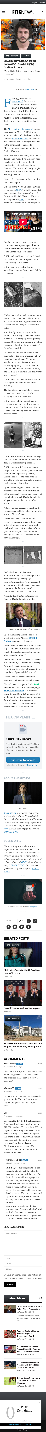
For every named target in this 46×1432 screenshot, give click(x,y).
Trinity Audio (29, 90)
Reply (40, 1063)
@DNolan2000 (11, 831)
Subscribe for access (23, 759)
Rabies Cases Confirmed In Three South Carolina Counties (28, 1380)
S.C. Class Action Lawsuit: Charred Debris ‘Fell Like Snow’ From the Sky (28, 1364)
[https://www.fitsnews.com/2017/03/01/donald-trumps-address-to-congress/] (23, 993)
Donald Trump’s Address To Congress (22, 1008)
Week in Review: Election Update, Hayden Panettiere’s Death (28, 1333)
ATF (21, 199)
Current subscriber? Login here (20, 1424)
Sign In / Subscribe (39, 3)
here (6, 828)
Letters (8, 1012)
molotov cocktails (20, 138)
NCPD (19, 189)
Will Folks (10, 976)
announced (17, 101)
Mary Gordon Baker (14, 690)
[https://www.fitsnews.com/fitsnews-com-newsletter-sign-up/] (23, 891)
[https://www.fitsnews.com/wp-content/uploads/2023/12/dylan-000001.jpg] (23, 793)
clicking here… (33, 906)
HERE (24, 862)
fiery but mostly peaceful (20, 128)
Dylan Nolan (10, 79)
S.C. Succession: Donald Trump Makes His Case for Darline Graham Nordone (28, 1349)
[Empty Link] (39, 1297)
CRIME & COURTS (12, 56)
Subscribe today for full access (20, 1420)
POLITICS (26, 56)
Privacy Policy (22, 1430)
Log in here (32, 765)
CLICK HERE (17, 865)
